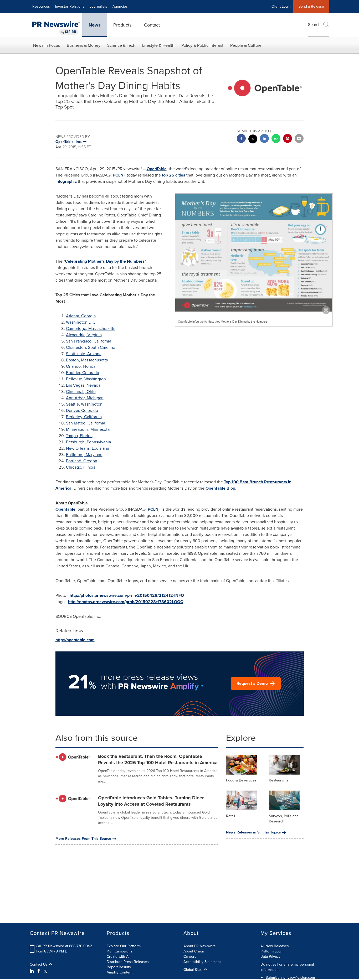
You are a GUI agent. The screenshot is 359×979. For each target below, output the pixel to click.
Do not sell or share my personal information (287, 967)
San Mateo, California (85, 423)
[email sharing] (299, 139)
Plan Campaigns (119, 951)
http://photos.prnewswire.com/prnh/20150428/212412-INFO (127, 595)
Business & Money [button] (83, 45)
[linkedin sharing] (264, 139)
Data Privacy (270, 956)
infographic (66, 181)
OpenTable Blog (220, 488)
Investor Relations (69, 6)
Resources (41, 6)
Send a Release (311, 6)
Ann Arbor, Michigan (85, 398)
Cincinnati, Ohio (81, 392)
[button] (253, 252)
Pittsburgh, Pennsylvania (88, 442)
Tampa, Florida (79, 436)
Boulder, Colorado (82, 373)
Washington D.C (80, 322)
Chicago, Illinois (80, 467)
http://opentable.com (75, 640)
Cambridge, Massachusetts (90, 328)
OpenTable (157, 169)
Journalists (98, 6)
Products (122, 25)
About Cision (193, 951)
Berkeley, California (84, 417)
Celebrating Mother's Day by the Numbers (105, 261)
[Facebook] (38, 971)
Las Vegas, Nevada (83, 385)
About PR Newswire (199, 946)
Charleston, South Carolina (90, 347)
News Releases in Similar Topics (253, 832)
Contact (152, 25)
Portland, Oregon (81, 461)
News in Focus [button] (46, 45)
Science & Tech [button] (121, 45)
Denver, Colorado (82, 410)
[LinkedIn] (32, 971)
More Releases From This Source (83, 838)
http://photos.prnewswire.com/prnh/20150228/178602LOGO (125, 602)
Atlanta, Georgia (81, 316)
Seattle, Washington (84, 404)
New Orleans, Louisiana (87, 448)
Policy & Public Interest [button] (202, 45)
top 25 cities (173, 175)
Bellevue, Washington (86, 379)
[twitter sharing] (252, 139)
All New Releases (274, 946)
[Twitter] (45, 971)
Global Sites (193, 969)
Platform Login (272, 951)
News (95, 25)
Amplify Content (119, 972)
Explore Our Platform (124, 946)
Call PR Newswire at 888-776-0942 (64, 946)
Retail (230, 816)
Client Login (281, 6)
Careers (189, 956)
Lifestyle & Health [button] (158, 45)
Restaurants (278, 780)
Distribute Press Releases (128, 962)
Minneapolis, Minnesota (88, 429)
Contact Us (39, 964)
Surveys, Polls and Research (284, 818)
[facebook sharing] (241, 139)
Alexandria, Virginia (84, 335)
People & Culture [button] (245, 45)
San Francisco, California (88, 341)
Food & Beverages (241, 780)
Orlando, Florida (80, 366)
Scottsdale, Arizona (83, 354)
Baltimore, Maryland (84, 455)
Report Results (119, 967)
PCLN (118, 175)
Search (314, 25)
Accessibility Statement (202, 962)
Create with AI (118, 956)
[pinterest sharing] (287, 139)
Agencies (120, 6)
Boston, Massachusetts (87, 360)
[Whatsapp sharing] (275, 139)
